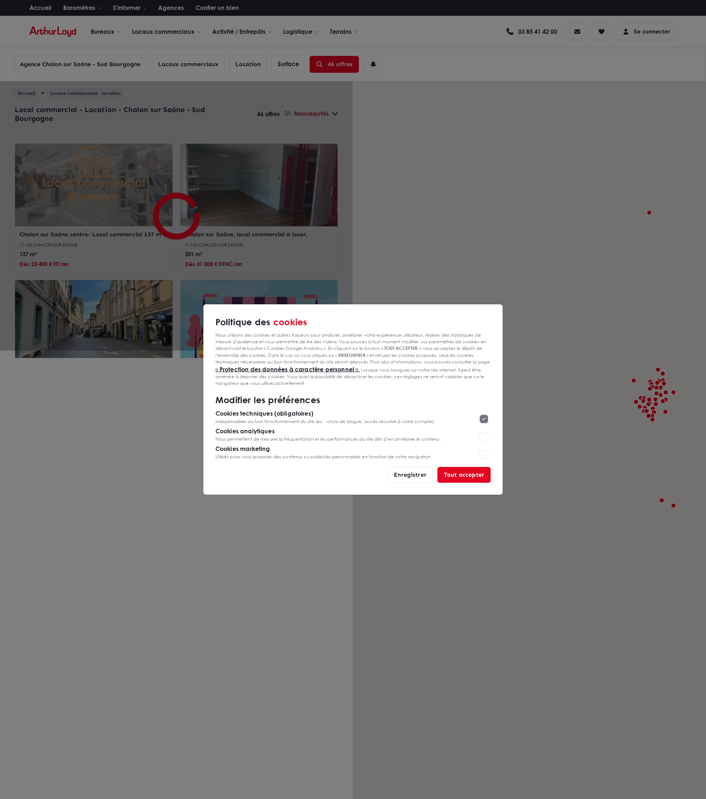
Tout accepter (464, 474)
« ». (287, 369)
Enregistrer (410, 474)
